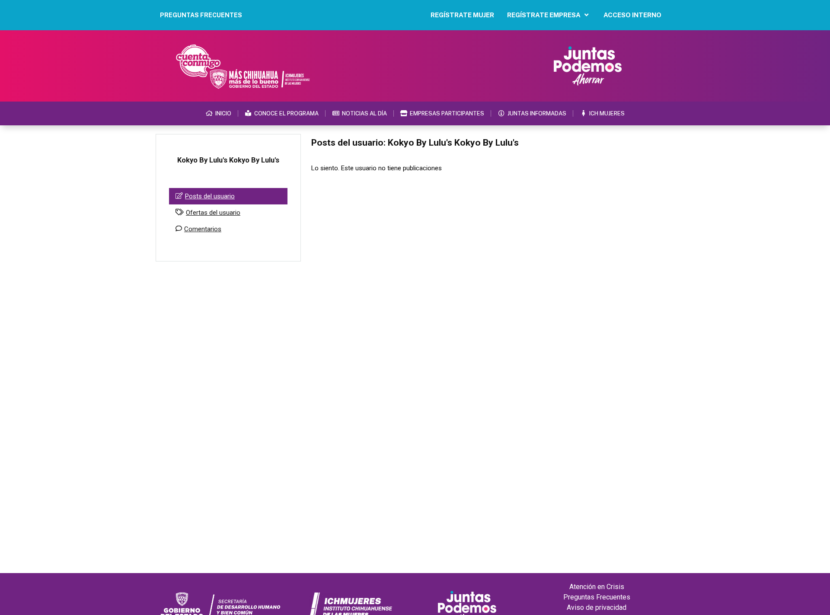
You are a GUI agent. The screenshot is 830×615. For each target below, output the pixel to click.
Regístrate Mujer (462, 15)
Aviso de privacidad (596, 607)
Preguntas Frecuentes (596, 597)
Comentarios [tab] (202, 229)
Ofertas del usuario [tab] (213, 213)
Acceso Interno (632, 15)
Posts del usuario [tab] (210, 196)
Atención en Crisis (596, 587)
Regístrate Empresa (544, 15)
